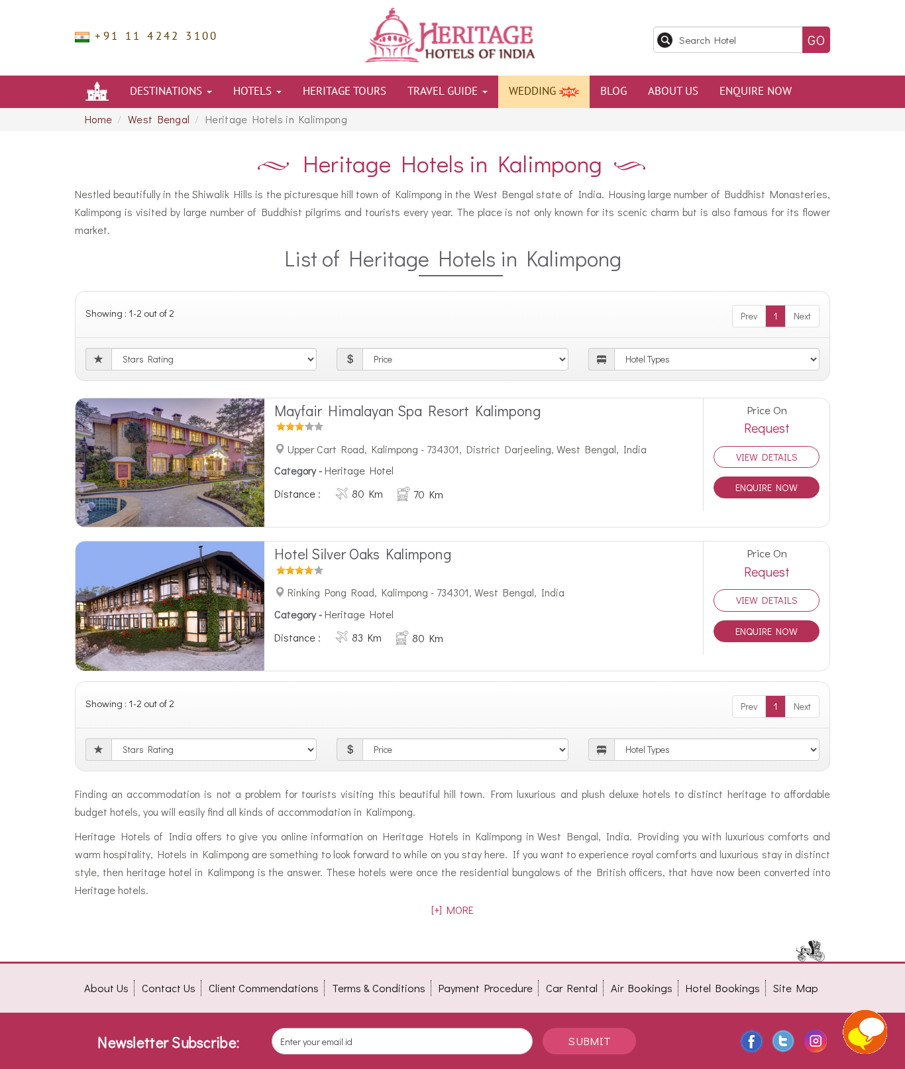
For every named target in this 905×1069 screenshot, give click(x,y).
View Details (767, 456)
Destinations (167, 91)
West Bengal (159, 119)
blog (613, 91)
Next (802, 315)
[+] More (452, 910)
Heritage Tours (344, 91)
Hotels (254, 91)
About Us (673, 91)
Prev (749, 315)
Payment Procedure (486, 988)
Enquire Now (755, 91)
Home (98, 119)
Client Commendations (264, 988)
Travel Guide (444, 91)
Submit (589, 1040)
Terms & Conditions (378, 988)
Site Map (795, 988)
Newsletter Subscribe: (168, 1042)
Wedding (534, 91)
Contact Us (168, 988)
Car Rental (572, 988)
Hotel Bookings (723, 988)
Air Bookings (641, 988)
